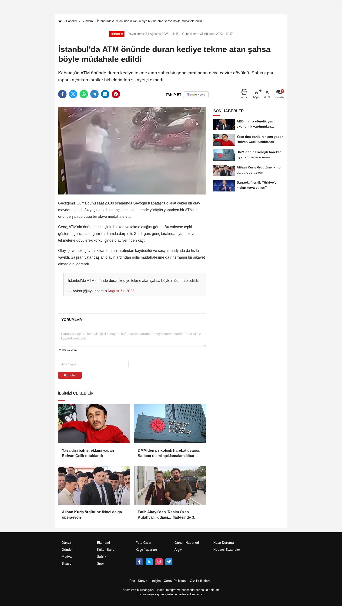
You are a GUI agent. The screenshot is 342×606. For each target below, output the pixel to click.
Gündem (87, 21)
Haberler (71, 21)
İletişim (156, 581)
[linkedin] (105, 94)
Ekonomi (103, 542)
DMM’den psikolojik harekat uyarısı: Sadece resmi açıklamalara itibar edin (169, 453)
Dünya (66, 542)
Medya (67, 556)
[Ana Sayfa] (60, 21)
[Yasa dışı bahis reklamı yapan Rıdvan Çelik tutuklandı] (94, 423)
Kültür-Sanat (106, 549)
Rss (132, 581)
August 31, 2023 (120, 291)
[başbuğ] (168, 561)
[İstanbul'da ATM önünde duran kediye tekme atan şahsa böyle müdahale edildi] (132, 150)
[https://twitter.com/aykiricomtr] (149, 561)
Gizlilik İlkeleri (200, 581)
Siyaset (67, 563)
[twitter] (73, 94)
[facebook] (62, 94)
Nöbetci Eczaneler (226, 549)
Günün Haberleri (186, 542)
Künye (142, 581)
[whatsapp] (84, 94)
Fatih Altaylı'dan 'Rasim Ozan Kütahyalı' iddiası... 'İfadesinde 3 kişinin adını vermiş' (166, 515)
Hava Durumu (223, 542)
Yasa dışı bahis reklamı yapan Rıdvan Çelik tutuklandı (88, 453)
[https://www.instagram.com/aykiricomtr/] (158, 561)
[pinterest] (116, 94)
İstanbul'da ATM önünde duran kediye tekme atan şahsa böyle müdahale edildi (149, 21)
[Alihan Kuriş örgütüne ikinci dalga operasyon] (94, 485)
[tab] (71, 319)
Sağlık (101, 556)
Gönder (70, 375)
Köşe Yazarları (146, 549)
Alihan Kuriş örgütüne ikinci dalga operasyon (92, 514)
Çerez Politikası (175, 581)
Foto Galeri (144, 542)
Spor (100, 563)
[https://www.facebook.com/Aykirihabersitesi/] (139, 561)
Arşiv (178, 549)
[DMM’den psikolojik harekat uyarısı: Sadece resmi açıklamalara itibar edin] (170, 423)
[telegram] (94, 94)
